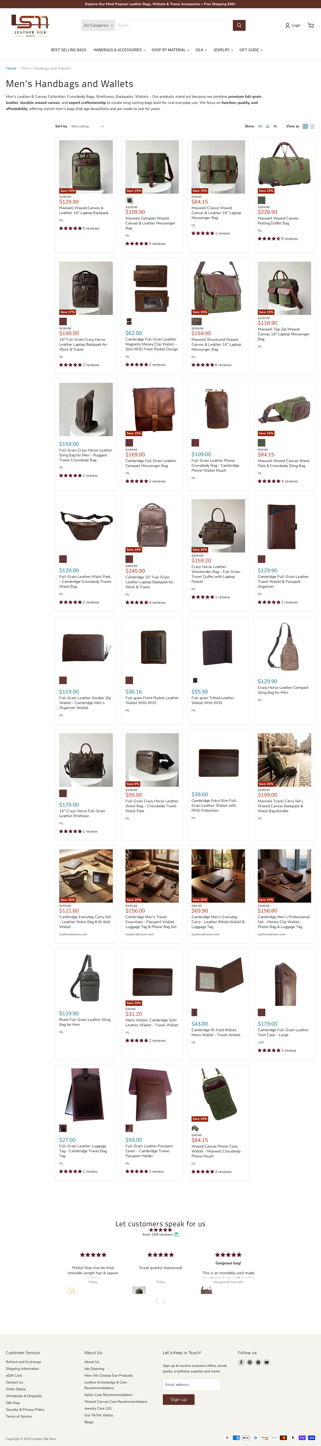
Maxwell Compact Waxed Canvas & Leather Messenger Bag (150, 223)
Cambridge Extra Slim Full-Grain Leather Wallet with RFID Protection (215, 805)
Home (11, 68)
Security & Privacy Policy (25, 1409)
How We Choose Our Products (108, 1375)
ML (61, 221)
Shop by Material (169, 50)
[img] (160, 1230)
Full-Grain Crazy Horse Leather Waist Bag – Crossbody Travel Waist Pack (152, 806)
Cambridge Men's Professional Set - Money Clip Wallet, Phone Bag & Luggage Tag (284, 921)
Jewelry (222, 50)
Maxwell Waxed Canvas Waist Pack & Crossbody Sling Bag (283, 463)
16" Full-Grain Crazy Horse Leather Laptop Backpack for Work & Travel (83, 344)
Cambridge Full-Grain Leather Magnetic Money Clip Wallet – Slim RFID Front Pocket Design (151, 344)
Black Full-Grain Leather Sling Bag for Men (84, 1022)
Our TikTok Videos (98, 1415)
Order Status (16, 1389)
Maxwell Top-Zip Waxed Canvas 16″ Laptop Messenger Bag (284, 334)
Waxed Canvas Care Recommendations (115, 1401)
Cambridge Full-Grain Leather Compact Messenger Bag (150, 463)
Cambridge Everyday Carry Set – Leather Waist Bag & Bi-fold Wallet (85, 921)
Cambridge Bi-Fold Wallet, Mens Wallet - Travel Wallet (216, 1032)
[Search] (239, 25)
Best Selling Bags (68, 50)
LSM (261, 1043)
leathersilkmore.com (73, 935)
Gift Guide (249, 50)
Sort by (61, 126)
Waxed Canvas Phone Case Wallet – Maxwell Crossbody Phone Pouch (216, 1151)
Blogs (88, 1422)
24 (260, 126)
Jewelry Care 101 (98, 1408)
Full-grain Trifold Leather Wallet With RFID (213, 700)
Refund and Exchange (23, 1362)
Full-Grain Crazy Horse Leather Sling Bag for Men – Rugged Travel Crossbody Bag (85, 455)
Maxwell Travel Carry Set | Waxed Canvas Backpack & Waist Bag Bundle (280, 806)
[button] (158, 1301)
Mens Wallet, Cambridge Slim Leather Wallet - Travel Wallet (151, 1023)
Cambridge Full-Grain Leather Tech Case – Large (283, 1032)
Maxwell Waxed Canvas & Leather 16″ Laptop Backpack (84, 210)
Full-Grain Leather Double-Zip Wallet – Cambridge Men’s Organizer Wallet (85, 702)
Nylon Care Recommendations (108, 1394)
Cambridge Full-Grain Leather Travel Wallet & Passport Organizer (283, 581)
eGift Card (14, 1375)
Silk (200, 50)
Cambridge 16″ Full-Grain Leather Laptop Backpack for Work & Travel (149, 582)
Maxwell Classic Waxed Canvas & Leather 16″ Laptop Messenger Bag (216, 212)
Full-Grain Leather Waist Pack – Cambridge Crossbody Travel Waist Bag (85, 581)
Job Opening (94, 1368)
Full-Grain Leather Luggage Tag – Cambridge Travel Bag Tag (83, 1151)
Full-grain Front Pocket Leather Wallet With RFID (152, 700)
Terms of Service (19, 1416)
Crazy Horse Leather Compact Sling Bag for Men (283, 690)
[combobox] (174, 25)
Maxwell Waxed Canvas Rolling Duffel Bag (278, 221)
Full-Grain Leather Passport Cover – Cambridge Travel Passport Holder (149, 1151)
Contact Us (14, 1382)
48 (275, 126)
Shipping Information (22, 1368)
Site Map (13, 1402)
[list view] (312, 126)
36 (267, 126)
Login (296, 25)
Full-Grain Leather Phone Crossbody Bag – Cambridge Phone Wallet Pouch (215, 465)
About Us (91, 1362)
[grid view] (305, 126)
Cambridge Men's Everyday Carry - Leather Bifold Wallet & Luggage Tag (218, 921)
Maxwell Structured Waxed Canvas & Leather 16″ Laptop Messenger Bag (216, 344)
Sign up (179, 1399)
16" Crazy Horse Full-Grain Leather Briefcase (82, 813)
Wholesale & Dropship (24, 1396)
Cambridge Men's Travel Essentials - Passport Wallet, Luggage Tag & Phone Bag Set (151, 921)
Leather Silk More (44, 1439)
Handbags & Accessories (118, 50)
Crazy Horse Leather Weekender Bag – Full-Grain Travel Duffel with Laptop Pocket (216, 574)
